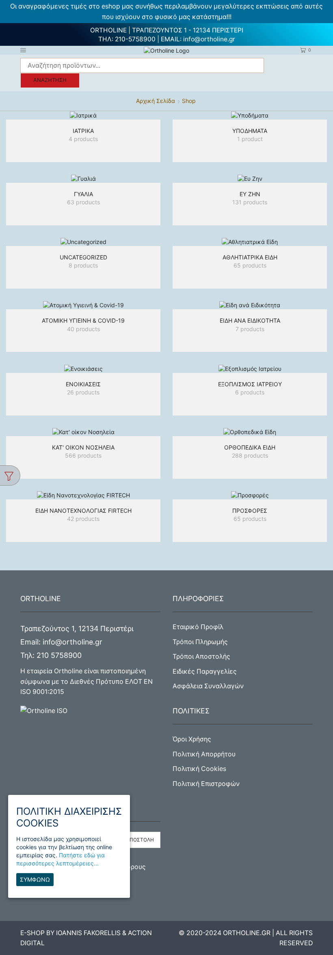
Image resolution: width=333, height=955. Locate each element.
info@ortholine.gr (209, 39)
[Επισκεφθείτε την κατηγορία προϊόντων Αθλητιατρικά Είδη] (250, 242)
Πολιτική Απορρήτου (204, 754)
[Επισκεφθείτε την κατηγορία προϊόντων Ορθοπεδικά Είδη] (250, 432)
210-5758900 (135, 39)
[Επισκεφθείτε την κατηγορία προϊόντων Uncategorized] (83, 242)
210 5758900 (59, 655)
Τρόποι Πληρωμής (200, 642)
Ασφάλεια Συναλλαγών (208, 686)
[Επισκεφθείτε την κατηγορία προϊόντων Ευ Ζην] (250, 178)
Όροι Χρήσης (192, 739)
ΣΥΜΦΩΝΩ (35, 879)
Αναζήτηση (50, 80)
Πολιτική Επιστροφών (206, 784)
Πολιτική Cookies (199, 769)
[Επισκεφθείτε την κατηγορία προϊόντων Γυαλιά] (83, 178)
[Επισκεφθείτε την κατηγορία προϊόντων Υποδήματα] (250, 115)
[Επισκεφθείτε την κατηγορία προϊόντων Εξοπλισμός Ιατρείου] (250, 368)
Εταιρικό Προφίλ (198, 627)
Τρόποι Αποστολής (201, 656)
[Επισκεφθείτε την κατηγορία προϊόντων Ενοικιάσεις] (83, 368)
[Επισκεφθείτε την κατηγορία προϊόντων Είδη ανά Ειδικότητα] (250, 305)
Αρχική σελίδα (155, 100)
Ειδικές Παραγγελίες (205, 671)
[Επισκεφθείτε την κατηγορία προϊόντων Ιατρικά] (83, 115)
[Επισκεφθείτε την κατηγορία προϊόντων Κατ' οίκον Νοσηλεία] (83, 432)
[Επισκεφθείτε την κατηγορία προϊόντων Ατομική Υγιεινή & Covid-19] (83, 305)
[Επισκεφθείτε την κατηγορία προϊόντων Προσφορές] (250, 495)
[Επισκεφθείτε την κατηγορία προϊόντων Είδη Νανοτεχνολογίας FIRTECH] (83, 495)
